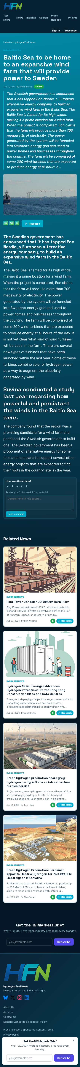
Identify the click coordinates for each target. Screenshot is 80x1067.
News (19, 17)
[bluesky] (5, 997)
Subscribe (71, 30)
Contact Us (9, 1016)
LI (17, 223)
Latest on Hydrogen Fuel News (19, 42)
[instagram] (19, 997)
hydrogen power (59, 364)
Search (43, 17)
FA (5, 223)
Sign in (56, 30)
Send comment (16, 514)
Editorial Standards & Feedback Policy (25, 1021)
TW (11, 223)
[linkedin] (27, 997)
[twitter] (12, 997)
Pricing (72, 17)
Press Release (56, 17)
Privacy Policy (11, 1034)
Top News (6, 17)
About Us (8, 1007)
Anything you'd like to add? (27, 492)
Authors (8, 1011)
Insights (31, 17)
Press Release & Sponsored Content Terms (28, 1029)
